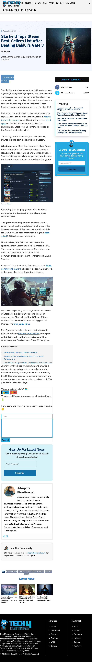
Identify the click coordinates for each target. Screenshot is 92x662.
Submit (5, 440)
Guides (38, 3)
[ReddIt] (49, 79)
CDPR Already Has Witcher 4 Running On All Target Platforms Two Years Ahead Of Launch (72, 125)
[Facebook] (34, 79)
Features (54, 634)
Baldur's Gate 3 (11, 571)
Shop (76, 626)
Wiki (45, 3)
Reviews (29, 3)
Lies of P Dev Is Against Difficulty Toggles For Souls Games (27, 363)
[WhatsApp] (44, 79)
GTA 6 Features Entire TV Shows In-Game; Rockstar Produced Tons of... (26, 599)
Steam (9, 204)
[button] (89, 3)
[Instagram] (7, 536)
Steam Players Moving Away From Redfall (20, 352)
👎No (13, 392)
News (5, 3)
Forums (60, 3)
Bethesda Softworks (25, 571)
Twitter (77, 642)
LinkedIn (77, 638)
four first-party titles (28, 333)
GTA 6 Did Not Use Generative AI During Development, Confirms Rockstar (71, 131)
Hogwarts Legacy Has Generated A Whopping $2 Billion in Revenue (9, 599)
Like (87, 87)
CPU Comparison (28, 10)
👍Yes (5, 392)
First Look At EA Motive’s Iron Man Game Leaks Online (43, 598)
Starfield (48, 571)
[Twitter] (39, 79)
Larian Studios (39, 571)
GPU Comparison (11, 10)
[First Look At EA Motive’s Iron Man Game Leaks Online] (45, 589)
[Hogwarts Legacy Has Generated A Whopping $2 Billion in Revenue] (9, 589)
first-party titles (21, 323)
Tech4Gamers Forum (37, 553)
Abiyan (7, 51)
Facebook (78, 634)
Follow (86, 93)
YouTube (78, 646)
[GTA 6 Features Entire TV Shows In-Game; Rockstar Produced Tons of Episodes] (27, 589)
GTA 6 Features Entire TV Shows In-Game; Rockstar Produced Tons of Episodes (72, 114)
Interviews (55, 630)
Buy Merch (71, 3)
